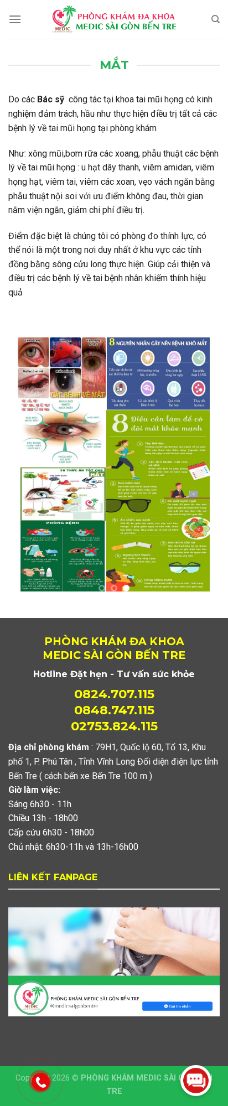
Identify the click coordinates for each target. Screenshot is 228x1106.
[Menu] (15, 19)
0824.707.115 (114, 539)
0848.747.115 (114, 555)
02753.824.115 (114, 571)
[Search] (215, 19)
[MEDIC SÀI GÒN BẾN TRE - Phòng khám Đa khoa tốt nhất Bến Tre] (114, 19)
